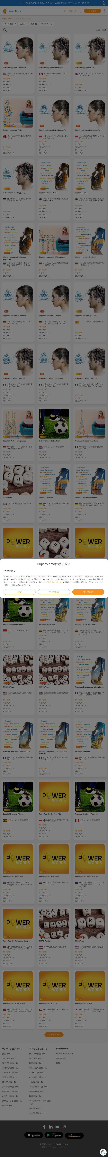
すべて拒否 (54, 592)
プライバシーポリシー (54, 582)
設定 (20, 592)
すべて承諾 (88, 592)
